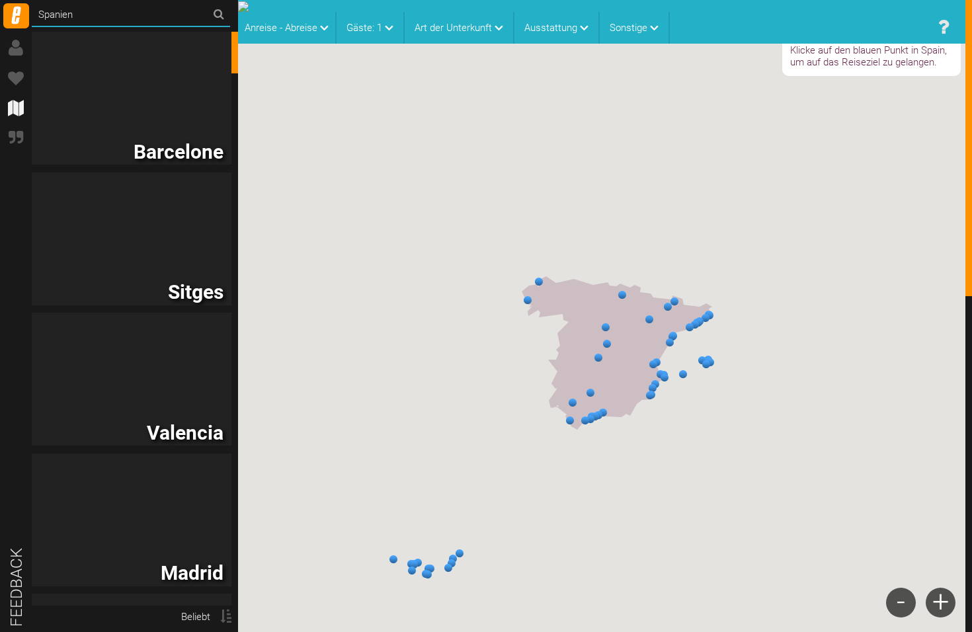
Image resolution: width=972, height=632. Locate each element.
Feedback (16, 587)
